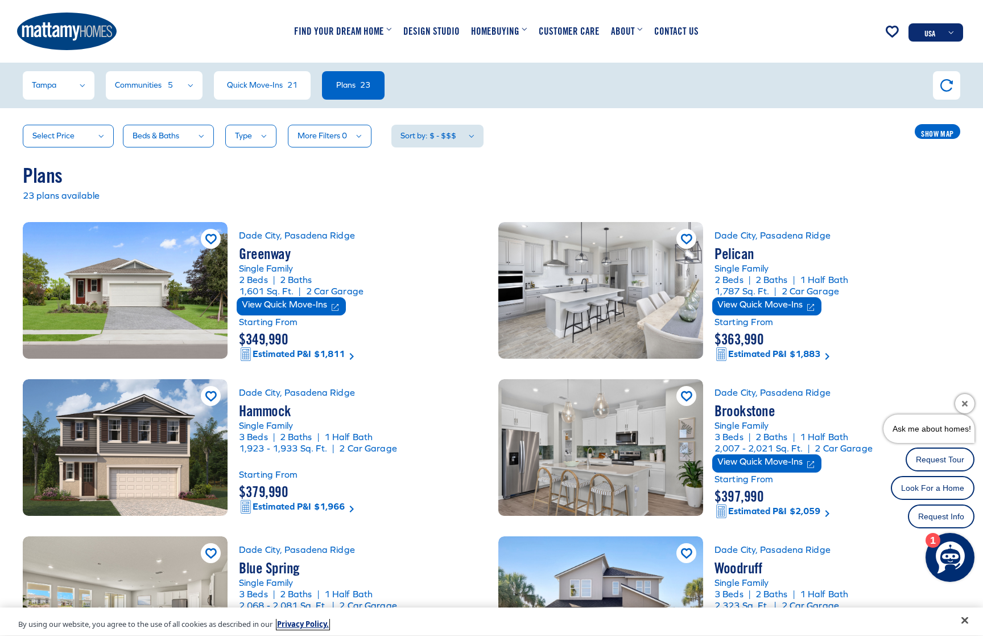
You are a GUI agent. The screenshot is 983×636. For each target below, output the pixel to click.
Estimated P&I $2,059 (774, 511)
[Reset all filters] (946, 85)
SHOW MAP (937, 133)
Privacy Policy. (303, 624)
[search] (491, 349)
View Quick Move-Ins (284, 304)
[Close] (964, 620)
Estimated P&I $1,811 (299, 353)
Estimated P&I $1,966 (299, 506)
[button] (343, 31)
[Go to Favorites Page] (892, 31)
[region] (491, 622)
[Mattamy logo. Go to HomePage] (67, 31)
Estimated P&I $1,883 (774, 353)
